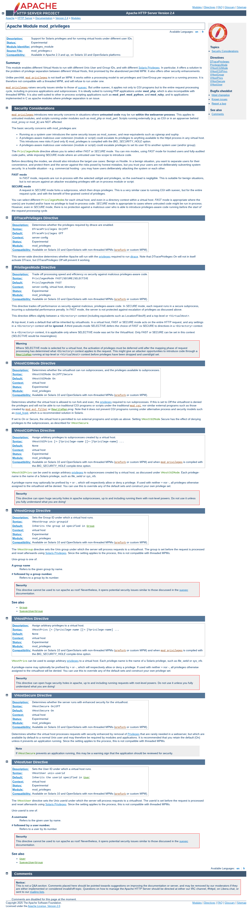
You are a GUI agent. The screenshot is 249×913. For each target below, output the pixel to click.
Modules (197, 7)
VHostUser (216, 84)
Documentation (43, 18)
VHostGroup (217, 74)
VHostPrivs (216, 78)
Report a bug (219, 103)
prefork (120, 249)
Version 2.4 (61, 18)
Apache (10, 18)
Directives (209, 7)
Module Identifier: (18, 46)
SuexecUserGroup (31, 611)
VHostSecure (217, 81)
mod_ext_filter (36, 409)
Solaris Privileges (149, 67)
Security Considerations (225, 51)
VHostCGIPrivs (218, 71)
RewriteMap (24, 354)
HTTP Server (25, 18)
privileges (104, 256)
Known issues (219, 99)
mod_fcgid (21, 412)
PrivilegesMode (218, 64)
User (86, 777)
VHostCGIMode (219, 68)
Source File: (15, 50)
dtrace (134, 256)
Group (90, 526)
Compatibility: (16, 54)
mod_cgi (135, 405)
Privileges (133, 734)
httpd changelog (221, 95)
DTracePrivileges (219, 61)
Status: (11, 42)
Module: (17, 245)
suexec (82, 87)
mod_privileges (36, 77)
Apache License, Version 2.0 (44, 906)
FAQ (220, 7)
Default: (17, 233)
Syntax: (17, 228)
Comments (218, 114)
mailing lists (37, 891)
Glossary (230, 7)
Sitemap (241, 7)
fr (202, 31)
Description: (15, 38)
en (197, 31)
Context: (18, 237)
